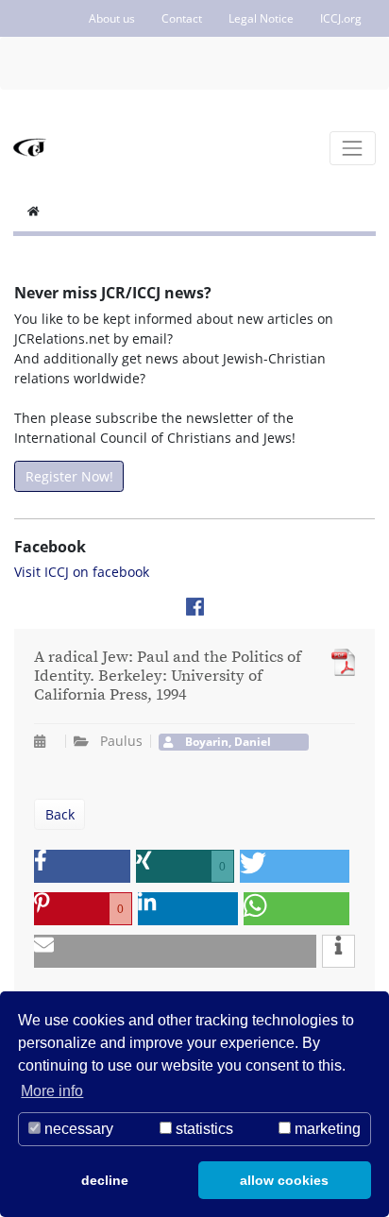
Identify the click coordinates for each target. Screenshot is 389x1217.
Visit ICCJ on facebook (81, 572)
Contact (181, 18)
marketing (326, 1129)
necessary (77, 1129)
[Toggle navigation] (353, 147)
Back (60, 814)
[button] (82, 866)
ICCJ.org (341, 18)
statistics (202, 1129)
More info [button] (52, 1091)
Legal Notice (261, 18)
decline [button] (104, 1180)
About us (112, 18)
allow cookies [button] (284, 1180)
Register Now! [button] (69, 476)
